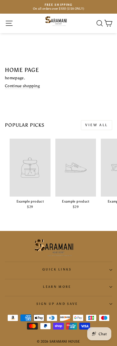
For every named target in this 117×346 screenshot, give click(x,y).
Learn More (57, 287)
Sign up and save (57, 304)
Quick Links (57, 269)
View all (96, 125)
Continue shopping (22, 86)
